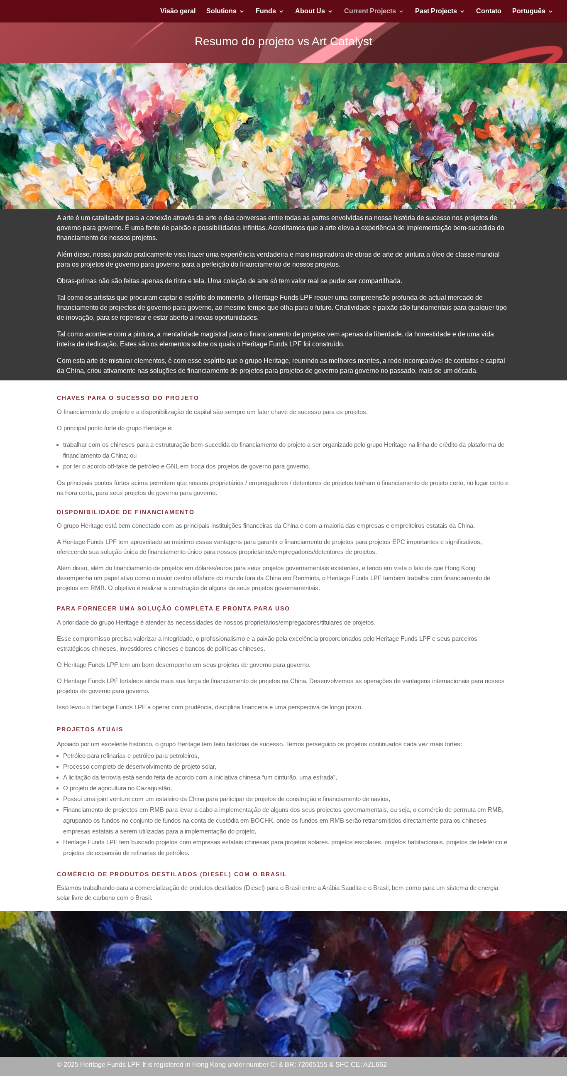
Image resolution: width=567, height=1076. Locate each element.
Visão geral (178, 11)
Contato (488, 11)
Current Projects (370, 11)
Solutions (221, 11)
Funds (266, 11)
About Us (310, 11)
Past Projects (436, 11)
